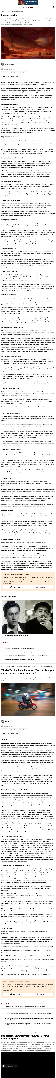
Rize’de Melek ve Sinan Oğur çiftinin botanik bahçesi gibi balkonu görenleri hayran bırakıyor (26, 655)
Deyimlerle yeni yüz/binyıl (10, 635)
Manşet (12, 76)
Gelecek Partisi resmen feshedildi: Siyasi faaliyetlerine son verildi (19, 648)
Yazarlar (17, 76)
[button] (2, 618)
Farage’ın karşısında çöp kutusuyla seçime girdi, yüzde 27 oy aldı (19, 659)
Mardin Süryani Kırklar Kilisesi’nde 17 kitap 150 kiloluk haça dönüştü (20, 652)
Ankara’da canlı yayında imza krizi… (13, 1010)
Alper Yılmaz (8, 721)
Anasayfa (3, 11)
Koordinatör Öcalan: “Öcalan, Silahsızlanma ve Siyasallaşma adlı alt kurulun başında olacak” (26, 1006)
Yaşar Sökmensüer (9, 64)
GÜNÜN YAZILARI (11, 11)
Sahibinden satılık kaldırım (11, 645)
